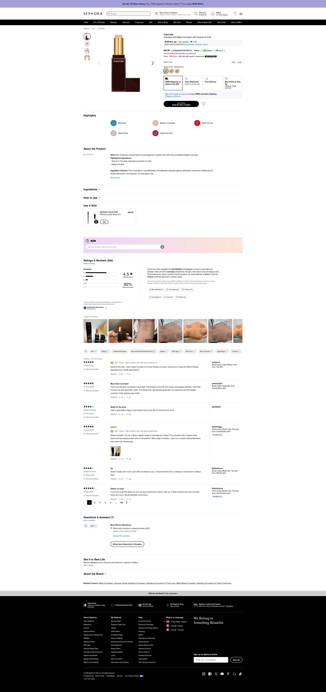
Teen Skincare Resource (147, 662)
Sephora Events (89, 641)
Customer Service (145, 621)
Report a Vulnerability (91, 662)
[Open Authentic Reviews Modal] (106, 308)
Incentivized (100, 341)
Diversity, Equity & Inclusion (93, 652)
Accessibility (143, 659)
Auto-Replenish (116, 645)
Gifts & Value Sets (205, 22)
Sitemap (120, 676)
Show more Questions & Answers (127, 544)
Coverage (198, 44)
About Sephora (89, 621)
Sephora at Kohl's (145, 648)
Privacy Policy (88, 676)
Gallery (113, 628)
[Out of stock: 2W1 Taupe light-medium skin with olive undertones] (177, 71)
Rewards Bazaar (117, 652)
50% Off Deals (99, 22)
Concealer (101, 28)
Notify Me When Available (181, 104)
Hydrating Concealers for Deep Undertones (213, 583)
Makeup (113, 22)
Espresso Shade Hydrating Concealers (129, 583)
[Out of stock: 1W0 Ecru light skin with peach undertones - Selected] (166, 71)
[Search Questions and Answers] (86, 526)
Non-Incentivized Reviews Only (142, 351)
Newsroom (87, 624)
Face (93, 28)
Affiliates (86, 638)
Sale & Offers (236, 22)
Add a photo (88, 565)
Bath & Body (163, 22)
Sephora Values (89, 631)
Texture (205, 44)
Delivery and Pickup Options (148, 628)
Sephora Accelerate (90, 655)
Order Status (115, 631)
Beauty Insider (116, 621)
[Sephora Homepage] (93, 13)
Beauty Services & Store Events (122, 641)
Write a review (89, 263)
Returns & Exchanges (146, 624)
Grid (233, 62)
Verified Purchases (119, 351)
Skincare (126, 22)
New (86, 22)
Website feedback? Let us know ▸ (163, 593)
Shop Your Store (116, 659)
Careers (86, 628)
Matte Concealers (106, 583)
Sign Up (236, 660)
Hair (150, 22)
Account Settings (117, 638)
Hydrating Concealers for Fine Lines (160, 583)
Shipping (142, 631)
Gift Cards (221, 22)
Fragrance (139, 22)
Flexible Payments (145, 655)
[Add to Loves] (203, 104)
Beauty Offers (115, 648)
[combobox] (128, 13)
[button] (201, 51)
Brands (189, 22)
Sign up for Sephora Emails (205, 654)
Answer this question (121, 536)
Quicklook (92, 222)
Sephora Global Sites (91, 648)
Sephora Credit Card (118, 624)
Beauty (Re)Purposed (91, 659)
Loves (113, 655)
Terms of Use (99, 676)
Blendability (190, 44)
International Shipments (147, 638)
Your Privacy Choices (132, 676)
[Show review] (170, 331)
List (239, 62)
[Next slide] (152, 63)
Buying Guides (144, 641)
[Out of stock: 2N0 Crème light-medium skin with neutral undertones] (171, 71)
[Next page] (126, 502)
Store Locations (144, 652)
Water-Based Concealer (185, 583)
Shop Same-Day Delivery (120, 662)
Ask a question (184, 42)
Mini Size (177, 22)
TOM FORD (168, 35)
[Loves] (235, 14)
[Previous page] (84, 502)
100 (121, 502)
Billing (141, 635)
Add (104, 222)
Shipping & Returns (173, 96)
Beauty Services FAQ (146, 645)
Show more (115, 177)
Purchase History (117, 635)
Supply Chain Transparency (93, 635)
